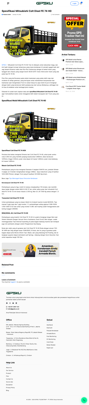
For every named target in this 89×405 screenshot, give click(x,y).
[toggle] (8, 3)
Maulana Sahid (7, 14)
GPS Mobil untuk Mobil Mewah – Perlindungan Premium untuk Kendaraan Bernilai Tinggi (76, 79)
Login (74, 3)
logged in (13, 282)
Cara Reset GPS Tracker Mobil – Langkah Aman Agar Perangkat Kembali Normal (75, 88)
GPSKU (4, 65)
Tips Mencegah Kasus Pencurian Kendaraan (23, 178)
